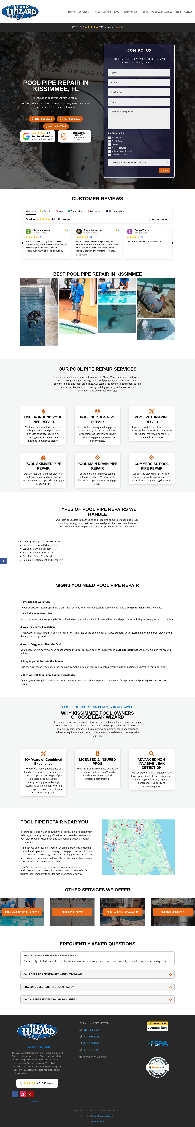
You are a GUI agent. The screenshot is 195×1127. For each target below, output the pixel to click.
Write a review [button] (159, 219)
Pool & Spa (117, 141)
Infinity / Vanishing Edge (123, 151)
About (144, 12)
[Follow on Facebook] (15, 1094)
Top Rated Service (42, 136)
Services (84, 12)
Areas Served (103, 12)
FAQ (116, 12)
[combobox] (139, 102)
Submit (164, 170)
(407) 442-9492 (91, 1050)
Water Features (119, 147)
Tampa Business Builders (103, 1116)
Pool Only (116, 137)
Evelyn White (91, 230)
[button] (98, 27)
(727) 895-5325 (71, 118)
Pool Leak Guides (161, 12)
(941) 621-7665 (57, 126)
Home (72, 12)
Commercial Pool (120, 154)
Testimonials (130, 12)
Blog (178, 12)
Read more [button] (31, 255)
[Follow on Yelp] (30, 1094)
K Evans (139, 230)
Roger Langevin (42, 230)
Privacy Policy (97, 1121)
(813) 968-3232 (43, 118)
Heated (115, 144)
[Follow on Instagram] (23, 1094)
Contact (188, 12)
